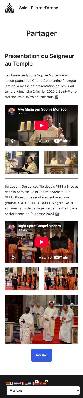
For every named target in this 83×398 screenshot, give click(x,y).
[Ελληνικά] (30, 383)
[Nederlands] (15, 383)
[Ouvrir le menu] (75, 8)
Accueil (41, 355)
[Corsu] (12, 383)
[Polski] (37, 383)
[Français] (23, 383)
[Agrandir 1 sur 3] (34, 273)
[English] (19, 383)
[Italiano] (33, 383)
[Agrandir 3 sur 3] (73, 300)
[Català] (8, 383)
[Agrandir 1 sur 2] (34, 156)
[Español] (44, 383)
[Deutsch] (26, 383)
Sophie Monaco (49, 75)
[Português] (41, 383)
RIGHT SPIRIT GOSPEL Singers (40, 203)
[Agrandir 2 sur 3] (73, 273)
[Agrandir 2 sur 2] (73, 156)
